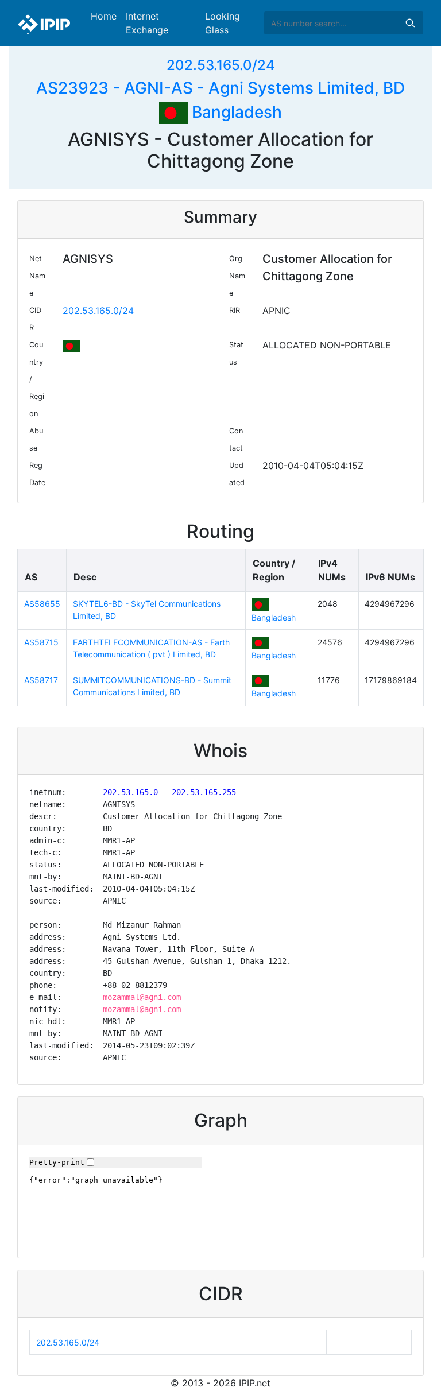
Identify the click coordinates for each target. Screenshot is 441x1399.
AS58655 (42, 604)
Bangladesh (235, 112)
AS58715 (41, 642)
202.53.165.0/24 (221, 65)
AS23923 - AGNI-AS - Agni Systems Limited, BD (220, 88)
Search (410, 23)
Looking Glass (222, 23)
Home (104, 16)
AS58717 (41, 680)
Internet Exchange (147, 23)
